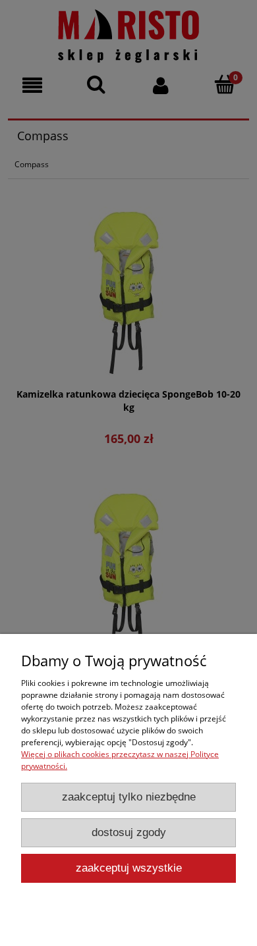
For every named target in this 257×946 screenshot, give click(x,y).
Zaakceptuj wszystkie (129, 868)
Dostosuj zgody (129, 832)
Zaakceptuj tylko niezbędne (129, 797)
